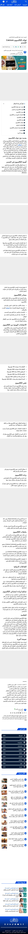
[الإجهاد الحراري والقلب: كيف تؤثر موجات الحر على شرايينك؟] (4, 846)
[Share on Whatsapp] (18, 47)
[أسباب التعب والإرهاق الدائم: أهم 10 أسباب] (23, 895)
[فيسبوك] (24, 713)
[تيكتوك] (16, 713)
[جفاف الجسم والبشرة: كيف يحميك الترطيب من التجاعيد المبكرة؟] (4, 792)
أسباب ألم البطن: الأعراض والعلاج (11, 889)
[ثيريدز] (10, 713)
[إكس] (22, 713)
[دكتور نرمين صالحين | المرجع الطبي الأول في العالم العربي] (14, 1)
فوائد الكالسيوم (23, 688)
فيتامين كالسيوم (14, 697)
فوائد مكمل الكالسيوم (12, 695)
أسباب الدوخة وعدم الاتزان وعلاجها (10, 905)
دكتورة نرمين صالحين (22, 686)
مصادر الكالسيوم (20, 112)
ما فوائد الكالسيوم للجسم (21, 699)
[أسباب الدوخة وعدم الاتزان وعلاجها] (23, 905)
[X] (14, 739)
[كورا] (12, 713)
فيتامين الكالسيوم (23, 697)
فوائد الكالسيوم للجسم (22, 690)
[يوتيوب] (20, 713)
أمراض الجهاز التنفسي (14, 898)
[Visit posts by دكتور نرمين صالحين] (25, 52)
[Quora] (14, 763)
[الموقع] (26, 713)
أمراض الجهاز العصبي (14, 893)
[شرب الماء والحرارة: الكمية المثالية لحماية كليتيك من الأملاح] (4, 810)
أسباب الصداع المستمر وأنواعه (11, 911)
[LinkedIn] (14, 760)
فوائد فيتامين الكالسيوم (12, 692)
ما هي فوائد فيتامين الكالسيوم (9, 701)
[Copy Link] (14, 47)
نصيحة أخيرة (20, 133)
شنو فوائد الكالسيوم (12, 686)
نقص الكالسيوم (20, 117)
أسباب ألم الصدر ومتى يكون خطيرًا (10, 900)
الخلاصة (21, 130)
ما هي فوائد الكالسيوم (22, 701)
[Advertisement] (14, 21)
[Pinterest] (14, 742)
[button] (25, 1)
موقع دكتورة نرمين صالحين (21, 703)
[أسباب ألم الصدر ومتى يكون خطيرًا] (23, 900)
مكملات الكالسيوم (20, 122)
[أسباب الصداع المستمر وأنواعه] (23, 911)
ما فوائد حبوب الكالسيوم (9, 699)
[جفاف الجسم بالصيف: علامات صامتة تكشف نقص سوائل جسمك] (4, 816)
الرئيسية (25, 37)
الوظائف (20, 144)
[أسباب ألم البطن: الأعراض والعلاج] (23, 889)
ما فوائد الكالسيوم (7, 697)
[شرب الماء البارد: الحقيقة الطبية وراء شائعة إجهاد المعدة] (4, 786)
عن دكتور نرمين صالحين (17, 930)
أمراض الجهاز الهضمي (14, 888)
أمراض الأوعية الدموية (14, 904)
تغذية (22, 37)
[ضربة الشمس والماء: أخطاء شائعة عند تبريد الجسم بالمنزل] (4, 840)
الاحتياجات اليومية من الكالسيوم (17, 114)
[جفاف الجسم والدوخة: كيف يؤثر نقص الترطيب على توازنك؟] (4, 804)
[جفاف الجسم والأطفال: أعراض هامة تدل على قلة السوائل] (4, 781)
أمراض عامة (7, 888)
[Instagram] (14, 746)
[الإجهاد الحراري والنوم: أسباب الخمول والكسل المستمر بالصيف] (4, 834)
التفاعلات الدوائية (20, 125)
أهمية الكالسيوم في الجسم (18, 109)
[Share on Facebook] (23, 47)
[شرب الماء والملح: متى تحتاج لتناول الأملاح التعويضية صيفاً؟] (4, 798)
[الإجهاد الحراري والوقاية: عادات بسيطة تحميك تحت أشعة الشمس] (4, 822)
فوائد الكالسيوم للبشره (14, 688)
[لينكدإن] (14, 713)
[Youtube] (14, 749)
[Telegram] (14, 756)
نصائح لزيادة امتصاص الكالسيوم (17, 127)
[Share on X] (21, 47)
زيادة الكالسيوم (20, 120)
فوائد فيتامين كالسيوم (22, 695)
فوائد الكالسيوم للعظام (11, 690)
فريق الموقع (8, 930)
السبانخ (8, 308)
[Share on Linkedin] (16, 47)
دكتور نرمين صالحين (7, 50)
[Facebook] (14, 735)
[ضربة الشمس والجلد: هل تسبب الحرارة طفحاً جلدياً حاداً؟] (4, 828)
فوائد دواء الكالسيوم (22, 692)
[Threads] (14, 766)
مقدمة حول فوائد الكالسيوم (17, 107)
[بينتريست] (18, 713)
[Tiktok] (14, 753)
